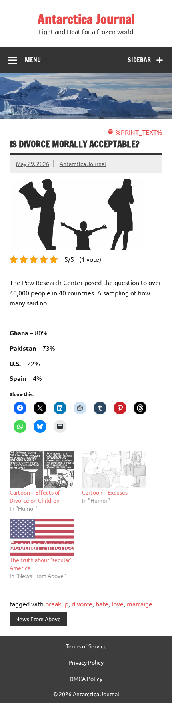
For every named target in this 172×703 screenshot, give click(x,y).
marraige (139, 604)
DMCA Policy (86, 678)
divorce (82, 604)
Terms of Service (86, 646)
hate (102, 604)
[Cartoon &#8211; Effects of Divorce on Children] (42, 469)
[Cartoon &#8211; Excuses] (114, 469)
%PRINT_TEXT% (138, 132)
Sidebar (139, 59)
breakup (56, 604)
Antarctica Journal (86, 19)
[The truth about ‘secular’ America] (42, 537)
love (118, 604)
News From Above (38, 618)
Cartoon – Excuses (105, 492)
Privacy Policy (86, 662)
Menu (33, 59)
